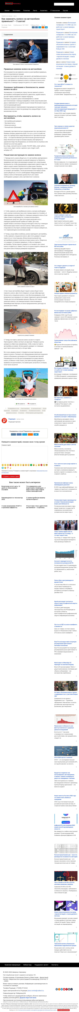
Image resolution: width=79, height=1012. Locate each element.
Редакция (11, 419)
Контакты (55, 965)
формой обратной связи (28, 997)
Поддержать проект (41, 965)
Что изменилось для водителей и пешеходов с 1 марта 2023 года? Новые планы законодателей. (36, 488)
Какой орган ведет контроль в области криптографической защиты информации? (65, 603)
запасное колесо (35, 410)
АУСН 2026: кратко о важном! (63, 757)
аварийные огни (14, 408)
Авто (15, 16)
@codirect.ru (36, 990)
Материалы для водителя (35, 413)
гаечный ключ (37, 408)
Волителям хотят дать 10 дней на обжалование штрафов (11, 487)
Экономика (16, 10)
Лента (35, 10)
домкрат (15, 410)
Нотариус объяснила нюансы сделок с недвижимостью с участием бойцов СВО (65, 694)
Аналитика (43, 10)
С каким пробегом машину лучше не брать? (35, 498)
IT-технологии (55, 10)
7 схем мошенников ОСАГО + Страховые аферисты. (12, 506)
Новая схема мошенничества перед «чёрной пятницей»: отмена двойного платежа (65, 914)
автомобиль (25, 408)
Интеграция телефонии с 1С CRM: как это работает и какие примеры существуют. (65, 370)
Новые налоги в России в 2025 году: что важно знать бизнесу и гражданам (65, 797)
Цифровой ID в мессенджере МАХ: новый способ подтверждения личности (64, 827)
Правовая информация (12, 965)
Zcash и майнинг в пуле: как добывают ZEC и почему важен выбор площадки (63, 216)
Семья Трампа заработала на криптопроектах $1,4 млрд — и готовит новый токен (63, 533)
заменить (24, 410)
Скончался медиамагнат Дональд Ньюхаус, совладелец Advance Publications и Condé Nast (64, 187)
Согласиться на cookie (63, 1010)
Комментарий (6, 445)
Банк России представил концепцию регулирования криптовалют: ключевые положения (65, 643)
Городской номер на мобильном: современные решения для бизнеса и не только (65, 157)
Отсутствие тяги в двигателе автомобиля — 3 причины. (36, 506)
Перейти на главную (7, 16)
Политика (26, 10)
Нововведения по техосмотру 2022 (12, 498)
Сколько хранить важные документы (65, 293)
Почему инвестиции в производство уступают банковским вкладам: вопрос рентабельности (65, 502)
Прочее (65, 10)
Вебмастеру (27, 965)
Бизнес (7, 10)
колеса (22, 413)
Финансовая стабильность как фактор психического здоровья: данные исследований (64, 727)
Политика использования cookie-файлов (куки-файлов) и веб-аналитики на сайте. (37, 1010)
